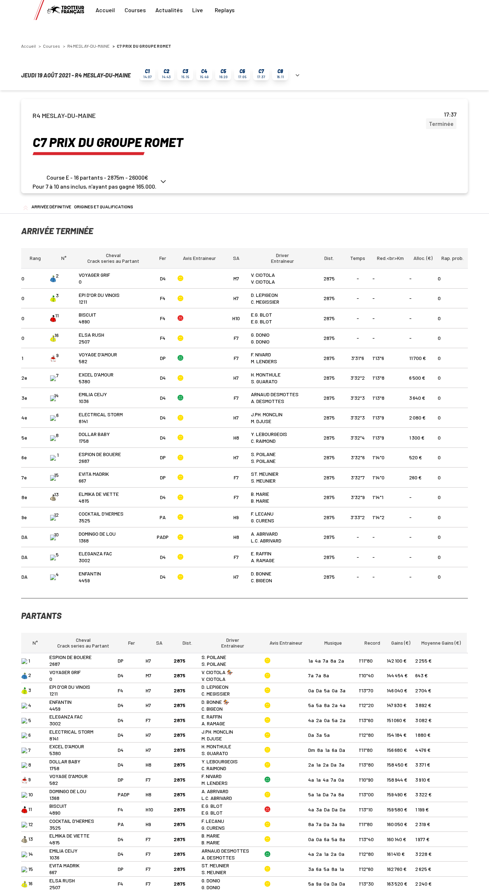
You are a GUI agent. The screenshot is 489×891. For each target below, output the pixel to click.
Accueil (105, 9)
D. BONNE (261, 573)
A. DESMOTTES (267, 401)
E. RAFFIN (261, 553)
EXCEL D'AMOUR (96, 374)
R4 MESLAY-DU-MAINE (88, 45)
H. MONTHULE (266, 374)
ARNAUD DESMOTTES (275, 394)
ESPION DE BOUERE (100, 454)
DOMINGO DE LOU (97, 534)
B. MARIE (260, 494)
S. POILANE (263, 454)
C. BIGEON (261, 580)
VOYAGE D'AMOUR (98, 354)
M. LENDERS (264, 361)
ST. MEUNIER (265, 474)
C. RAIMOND (263, 441)
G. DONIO (260, 335)
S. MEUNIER (263, 481)
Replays (224, 9)
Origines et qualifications (103, 206)
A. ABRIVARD (264, 534)
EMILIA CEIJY (93, 394)
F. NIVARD (261, 354)
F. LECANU (262, 514)
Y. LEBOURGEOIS (269, 434)
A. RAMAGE (263, 560)
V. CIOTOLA (263, 275)
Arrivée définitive (51, 206)
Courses (135, 9)
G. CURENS (262, 520)
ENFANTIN (90, 573)
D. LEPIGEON (264, 295)
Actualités (169, 9)
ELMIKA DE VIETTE (99, 494)
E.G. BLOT (261, 315)
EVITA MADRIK (94, 474)
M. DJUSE (261, 421)
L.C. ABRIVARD (266, 540)
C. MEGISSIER (265, 302)
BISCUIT (87, 315)
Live (197, 9)
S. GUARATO (264, 381)
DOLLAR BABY (94, 434)
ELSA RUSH (91, 335)
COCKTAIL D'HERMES (101, 514)
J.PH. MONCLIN (266, 414)
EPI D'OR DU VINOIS (99, 295)
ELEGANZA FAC (95, 553)
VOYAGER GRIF (94, 275)
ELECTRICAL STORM (101, 414)
